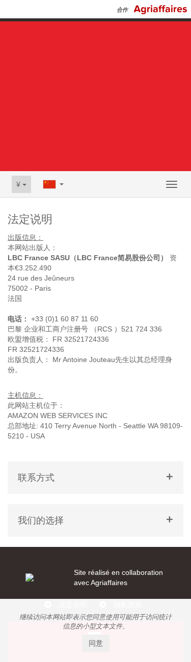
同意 (96, 643)
